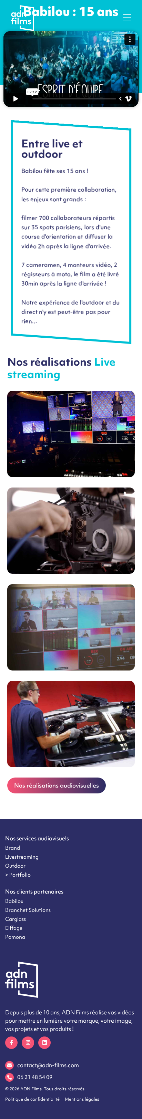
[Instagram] (28, 1042)
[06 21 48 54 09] (9, 1077)
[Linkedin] (44, 1042)
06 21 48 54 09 (34, 1077)
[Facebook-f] (11, 1042)
